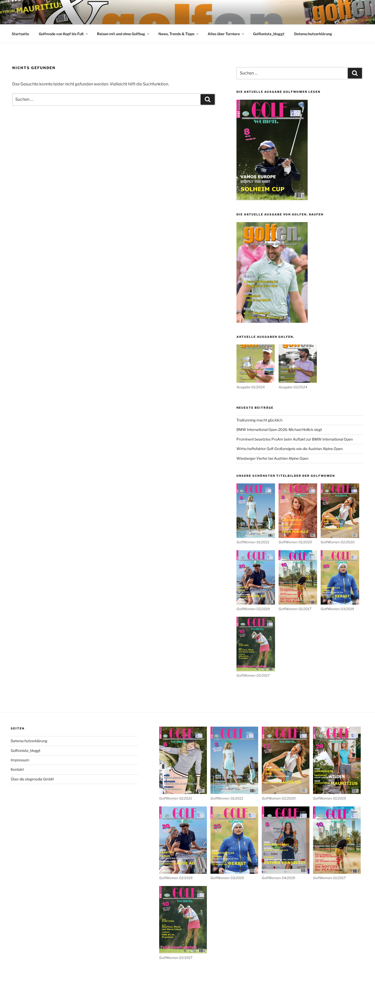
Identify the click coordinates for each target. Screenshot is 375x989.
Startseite (20, 34)
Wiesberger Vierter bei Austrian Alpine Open (272, 458)
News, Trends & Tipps (176, 34)
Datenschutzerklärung (313, 34)
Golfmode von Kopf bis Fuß (61, 34)
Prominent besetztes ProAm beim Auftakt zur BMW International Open (294, 439)
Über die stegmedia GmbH (32, 779)
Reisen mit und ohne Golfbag (121, 34)
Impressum (20, 760)
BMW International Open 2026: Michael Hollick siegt (279, 429)
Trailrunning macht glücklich (259, 420)
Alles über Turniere (224, 34)
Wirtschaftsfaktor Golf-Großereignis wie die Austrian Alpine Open (289, 448)
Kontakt (17, 769)
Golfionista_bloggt (268, 34)
